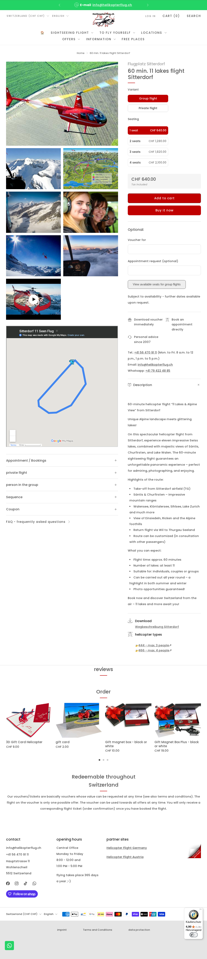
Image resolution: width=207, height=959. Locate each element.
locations (151, 33)
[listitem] (104, 5)
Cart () (171, 16)
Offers (69, 39)
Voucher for (137, 240)
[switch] (194, 934)
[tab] (99, 760)
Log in (150, 16)
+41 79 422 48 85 (157, 371)
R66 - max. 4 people (154, 650)
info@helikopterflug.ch (112, 5)
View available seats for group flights (157, 284)
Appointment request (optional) (153, 261)
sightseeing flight (70, 33)
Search (194, 16)
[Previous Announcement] (59, 5)
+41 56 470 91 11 (145, 352)
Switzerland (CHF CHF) (26, 16)
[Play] (33, 299)
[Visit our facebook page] (7, 883)
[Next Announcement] (147, 5)
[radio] (148, 98)
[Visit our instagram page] (16, 883)
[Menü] (200, 910)
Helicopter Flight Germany (127, 848)
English (58, 16)
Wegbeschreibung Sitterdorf (157, 627)
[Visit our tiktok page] (25, 883)
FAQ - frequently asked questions (35, 522)
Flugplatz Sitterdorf (146, 64)
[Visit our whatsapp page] (34, 883)
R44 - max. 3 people (154, 645)
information (98, 39)
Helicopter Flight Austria (125, 857)
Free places (133, 39)
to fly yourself (115, 33)
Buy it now (164, 210)
